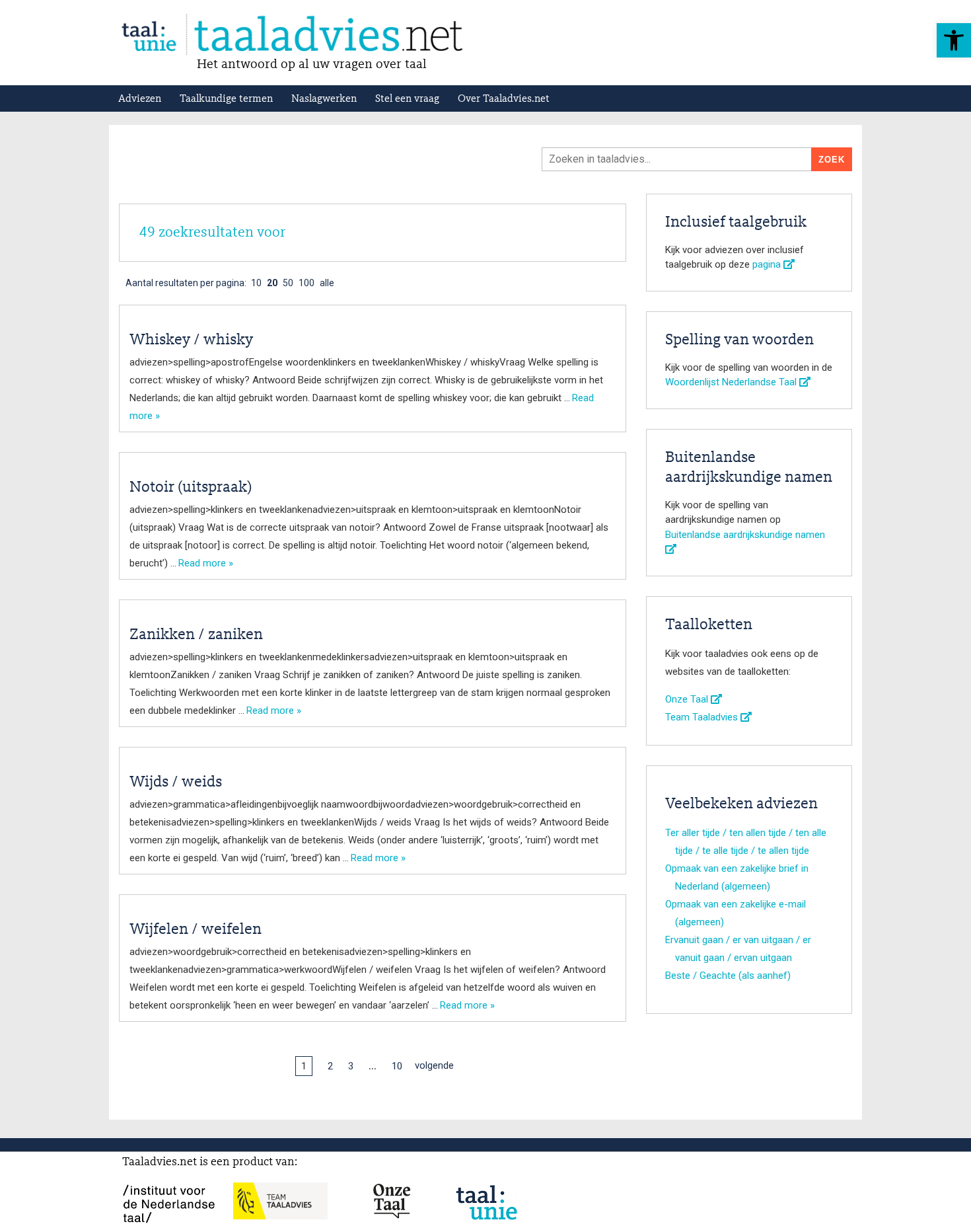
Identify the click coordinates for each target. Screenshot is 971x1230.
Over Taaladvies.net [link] (504, 99)
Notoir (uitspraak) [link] (190, 488)
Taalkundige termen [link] (226, 99)
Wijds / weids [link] (175, 782)
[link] (954, 40)
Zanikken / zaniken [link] (196, 635)
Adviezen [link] (139, 99)
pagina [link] (767, 264)
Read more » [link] (205, 563)
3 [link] (350, 1066)
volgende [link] (434, 1065)
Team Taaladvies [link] (702, 717)
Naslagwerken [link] (324, 99)
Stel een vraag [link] (407, 99)
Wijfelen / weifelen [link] (195, 930)
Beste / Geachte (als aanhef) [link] (728, 975)
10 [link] (397, 1066)
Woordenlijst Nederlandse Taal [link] (732, 382)
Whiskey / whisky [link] (191, 340)
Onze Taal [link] (688, 699)
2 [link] (330, 1066)
